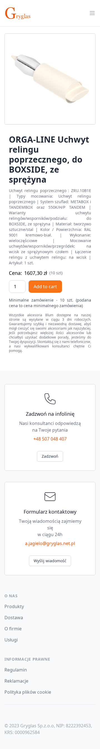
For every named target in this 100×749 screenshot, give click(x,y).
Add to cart (45, 286)
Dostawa (13, 617)
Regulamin (15, 670)
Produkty (14, 606)
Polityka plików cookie (27, 692)
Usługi (11, 640)
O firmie (13, 629)
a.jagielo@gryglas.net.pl (50, 543)
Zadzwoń (50, 456)
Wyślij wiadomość (50, 560)
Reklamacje (16, 681)
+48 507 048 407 (50, 439)
